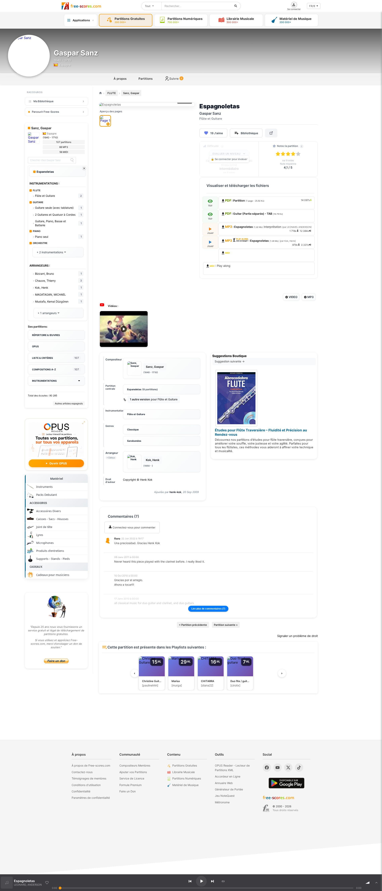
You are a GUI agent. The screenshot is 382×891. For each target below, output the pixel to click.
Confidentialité (81, 791)
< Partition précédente (193, 624)
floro (117, 538)
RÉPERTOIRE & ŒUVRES (46, 335)
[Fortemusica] (266, 808)
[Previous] (190, 881)
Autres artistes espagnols (69, 403)
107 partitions (63, 142)
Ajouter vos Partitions (133, 772)
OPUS (35, 346)
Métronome (222, 802)
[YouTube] (277, 767)
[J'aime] (47, 883)
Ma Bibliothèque (43, 101)
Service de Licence (131, 778)
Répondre (123, 548)
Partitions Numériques (186, 778)
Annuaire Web (224, 783)
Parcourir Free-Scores (45, 111)
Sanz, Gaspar (131, 93)
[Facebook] (267, 767)
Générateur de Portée (229, 789)
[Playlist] (376, 883)
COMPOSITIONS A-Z (55, 369)
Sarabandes (134, 440)
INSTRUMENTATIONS (44, 380)
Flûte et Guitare (136, 414)
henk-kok (175, 492)
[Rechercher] (236, 6)
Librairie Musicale (183, 772)
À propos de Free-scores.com (91, 765)
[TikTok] (299, 767)
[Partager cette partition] (271, 133)
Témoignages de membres (89, 778)
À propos (120, 79)
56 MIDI (63, 151)
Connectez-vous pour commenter (133, 527)
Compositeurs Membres (134, 765)
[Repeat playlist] (223, 881)
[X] (288, 767)
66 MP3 (63, 147)
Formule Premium (130, 785)
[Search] (72, 160)
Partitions (145, 79)
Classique (133, 429)
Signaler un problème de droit (297, 636)
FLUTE (111, 93)
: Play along (220, 265)
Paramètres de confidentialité (91, 797)
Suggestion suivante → (230, 361)
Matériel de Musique (185, 785)
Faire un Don (127, 791)
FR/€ (312, 6)
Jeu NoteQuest (225, 795)
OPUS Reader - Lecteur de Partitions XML (232, 768)
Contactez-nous (82, 772)
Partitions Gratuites (184, 765)
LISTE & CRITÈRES (55, 357)
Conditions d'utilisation (86, 785)
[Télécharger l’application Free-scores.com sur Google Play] (286, 783)
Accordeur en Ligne (227, 776)
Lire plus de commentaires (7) (208, 608)
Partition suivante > (226, 624)
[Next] (212, 881)
